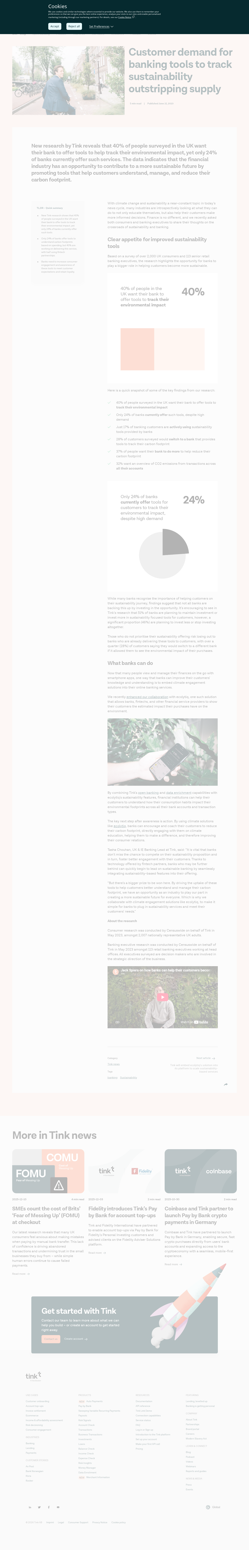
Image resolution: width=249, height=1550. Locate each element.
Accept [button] (54, 26)
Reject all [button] (74, 26)
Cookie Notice (124, 17)
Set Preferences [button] (99, 26)
